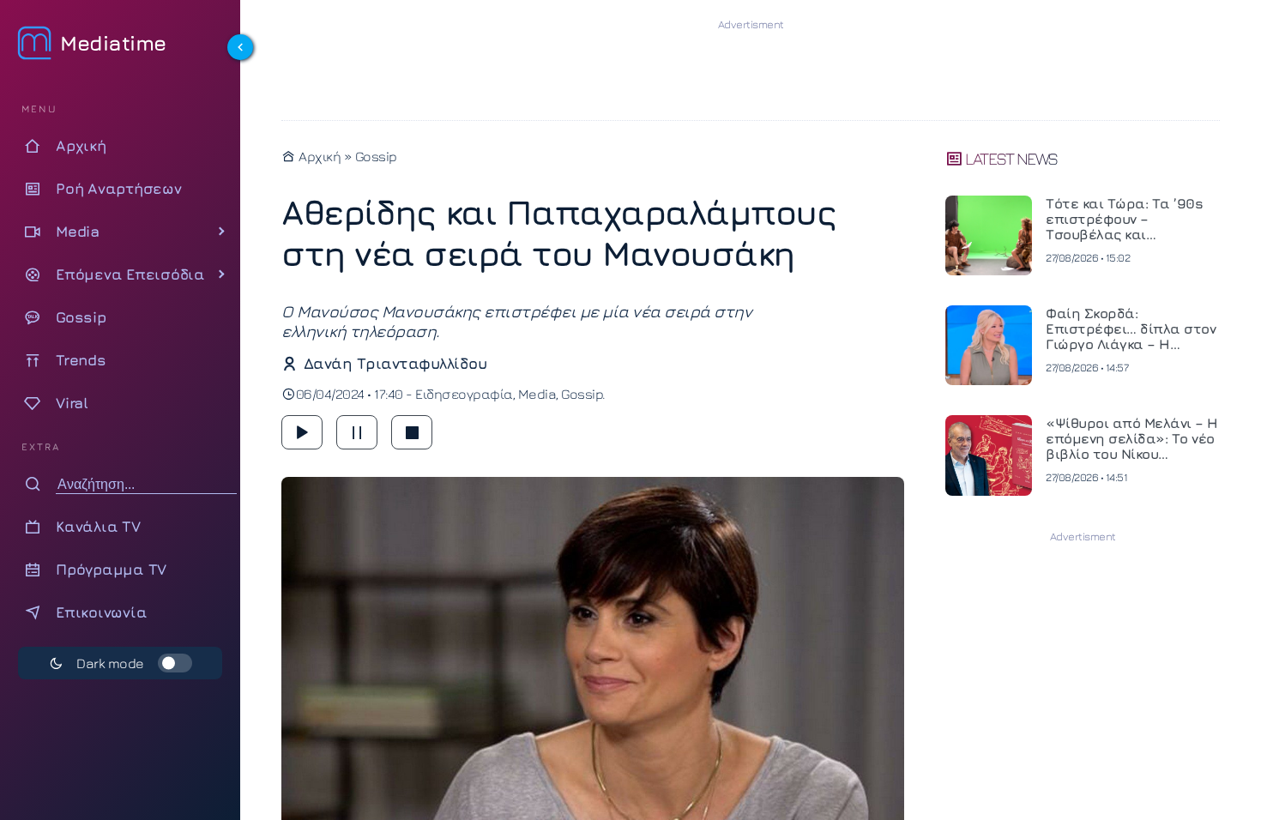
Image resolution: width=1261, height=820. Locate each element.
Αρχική (318, 156)
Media (537, 393)
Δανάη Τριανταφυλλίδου (395, 363)
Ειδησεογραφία (464, 393)
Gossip (376, 156)
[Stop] (411, 432)
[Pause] (356, 432)
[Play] (302, 432)
